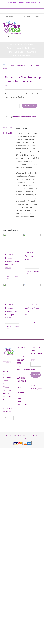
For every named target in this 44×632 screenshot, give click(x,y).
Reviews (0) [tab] (7, 133)
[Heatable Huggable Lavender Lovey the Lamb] (12, 242)
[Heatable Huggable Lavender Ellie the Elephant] (12, 292)
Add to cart (29, 105)
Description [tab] (7, 128)
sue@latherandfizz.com (26, 369)
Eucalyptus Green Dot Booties (29, 256)
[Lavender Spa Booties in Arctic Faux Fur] (32, 292)
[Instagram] (35, 394)
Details (17, 276)
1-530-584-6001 (21, 360)
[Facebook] (31, 394)
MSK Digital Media (26, 438)
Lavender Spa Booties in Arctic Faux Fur (32, 308)
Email (32, 360)
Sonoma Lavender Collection (24, 117)
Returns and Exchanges (22, 401)
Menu (10, 37)
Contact (21, 393)
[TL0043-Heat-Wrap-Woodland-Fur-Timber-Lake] (22, 67)
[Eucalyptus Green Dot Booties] (32, 241)
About (20, 387)
